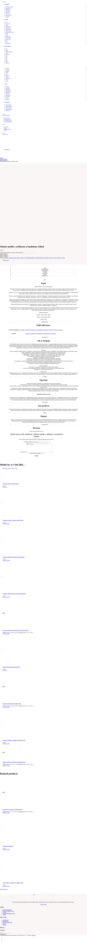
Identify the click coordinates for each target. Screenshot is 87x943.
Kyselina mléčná (8, 37)
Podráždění (7, 62)
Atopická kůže (33, 333)
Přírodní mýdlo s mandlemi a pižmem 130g (14, 740)
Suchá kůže (7, 93)
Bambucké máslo (8, 29)
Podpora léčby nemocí (7, 120)
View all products (4, 889)
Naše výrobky (44, 904)
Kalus (6, 58)
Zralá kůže (7, 99)
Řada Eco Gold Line (9, 106)
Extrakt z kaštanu (8, 30)
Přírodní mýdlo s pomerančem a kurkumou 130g (15, 630)
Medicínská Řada (8, 104)
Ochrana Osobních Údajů (8, 911)
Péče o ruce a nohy (9, 15)
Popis (45, 268)
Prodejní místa (5, 134)
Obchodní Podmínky (7, 909)
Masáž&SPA (8, 9)
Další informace (44, 269)
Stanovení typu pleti (7, 119)
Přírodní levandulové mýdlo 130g (11, 667)
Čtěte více (5, 487)
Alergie (7, 50)
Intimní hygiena (8, 8)
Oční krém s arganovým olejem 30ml (12, 809)
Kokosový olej (8, 36)
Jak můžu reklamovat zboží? (9, 913)
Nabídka (4, 1)
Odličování (7, 12)
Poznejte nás (6, 126)
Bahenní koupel (8, 27)
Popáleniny (7, 68)
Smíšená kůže (8, 92)
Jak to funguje (45, 270)
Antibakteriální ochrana (9, 6)
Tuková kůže (8, 96)
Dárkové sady (8, 110)
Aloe (6, 22)
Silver (7, 40)
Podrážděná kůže (8, 90)
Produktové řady (7, 102)
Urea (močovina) (8, 43)
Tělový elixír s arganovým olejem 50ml (13, 883)
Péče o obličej (8, 13)
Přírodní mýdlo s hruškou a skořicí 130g (13, 520)
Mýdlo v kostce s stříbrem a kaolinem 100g (14, 762)
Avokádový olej (8, 26)
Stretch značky (8, 78)
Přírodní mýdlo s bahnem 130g (11, 484)
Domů (1, 157)
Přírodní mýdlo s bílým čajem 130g (12, 704)
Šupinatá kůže (8, 95)
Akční (4, 114)
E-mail (27, 443)
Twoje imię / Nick (27, 441)
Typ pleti (5, 83)
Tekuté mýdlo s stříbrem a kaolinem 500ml (14, 593)
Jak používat (45, 273)
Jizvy (6, 57)
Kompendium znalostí (6, 115)
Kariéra (5, 130)
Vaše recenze (23, 452)
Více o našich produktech (8, 121)
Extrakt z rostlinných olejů (10, 32)
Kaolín (7, 34)
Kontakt (4, 924)
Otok (6, 60)
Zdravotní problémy (7, 46)
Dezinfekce (7, 54)
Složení (44, 274)
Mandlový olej (8, 39)
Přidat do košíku (4, 254)
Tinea (6, 81)
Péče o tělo (7, 16)
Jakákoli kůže (8, 89)
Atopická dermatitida (9, 51)
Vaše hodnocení (32, 453)
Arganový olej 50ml (8, 846)
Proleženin (7, 71)
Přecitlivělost (8, 69)
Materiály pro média (7, 129)
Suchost (7, 79)
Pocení (7, 61)
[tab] (44, 268)
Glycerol (7, 33)
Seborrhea (7, 75)
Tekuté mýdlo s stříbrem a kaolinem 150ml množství (11, 252)
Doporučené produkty (7, 922)
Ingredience (6, 19)
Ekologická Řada (8, 107)
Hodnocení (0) (45, 275)
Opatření (45, 271)
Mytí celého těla (38, 257)
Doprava (4, 912)
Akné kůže (7, 86)
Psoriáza (7, 72)
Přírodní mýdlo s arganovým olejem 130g (13, 557)
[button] (4, 255)
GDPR (4, 914)
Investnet (34, 935)
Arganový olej (8, 23)
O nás (4, 124)
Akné (6, 48)
